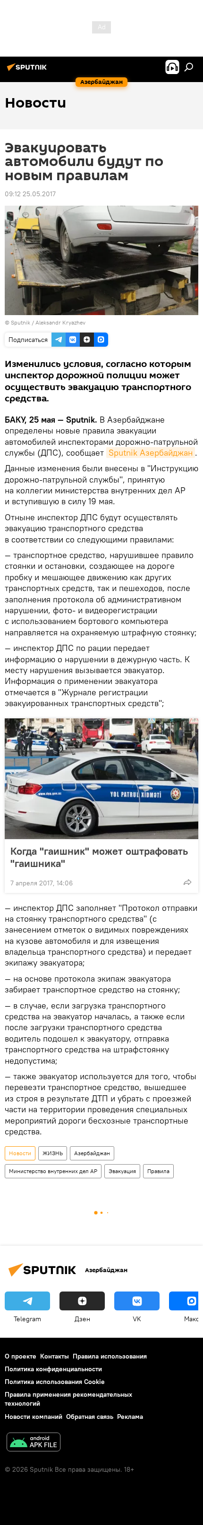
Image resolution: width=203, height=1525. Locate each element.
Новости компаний (33, 1416)
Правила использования (110, 1356)
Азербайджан (92, 1153)
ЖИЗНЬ (52, 1153)
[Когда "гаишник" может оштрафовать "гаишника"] (101, 778)
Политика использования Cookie (55, 1381)
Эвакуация (122, 1171)
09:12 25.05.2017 (30, 194)
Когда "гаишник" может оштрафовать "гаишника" (99, 857)
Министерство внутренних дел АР (53, 1171)
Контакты (54, 1356)
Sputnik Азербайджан (151, 452)
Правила (158, 1171)
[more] (187, 882)
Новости (20, 1153)
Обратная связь (89, 1416)
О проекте (20, 1356)
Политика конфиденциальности (53, 1369)
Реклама (130, 1416)
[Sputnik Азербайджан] (28, 71)
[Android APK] (33, 1443)
